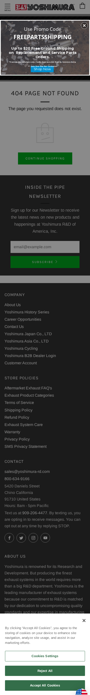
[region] (45, 654)
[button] (84, 26)
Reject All (45, 671)
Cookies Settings (45, 656)
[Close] (84, 620)
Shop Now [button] (42, 69)
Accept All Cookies (45, 685)
